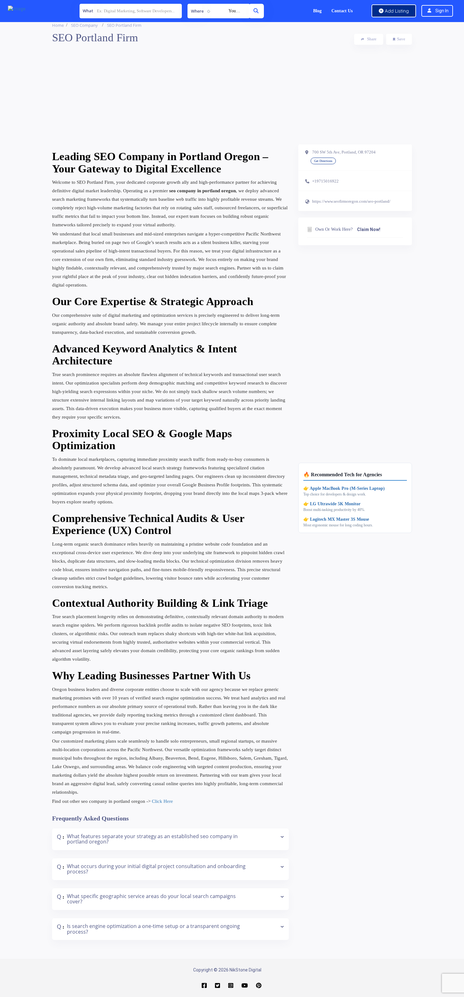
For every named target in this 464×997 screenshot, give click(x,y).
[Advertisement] (232, 100)
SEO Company (84, 25)
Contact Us (342, 11)
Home (58, 25)
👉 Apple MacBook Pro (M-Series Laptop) (344, 488)
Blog (317, 11)
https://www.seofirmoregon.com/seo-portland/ (351, 201)
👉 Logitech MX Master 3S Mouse (336, 519)
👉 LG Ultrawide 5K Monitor (331, 503)
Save (401, 39)
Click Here (162, 801)
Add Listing (396, 11)
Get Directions (323, 161)
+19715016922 (325, 181)
